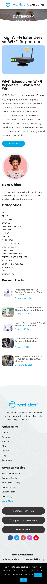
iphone (5, 233)
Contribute (7, 460)
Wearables (7, 267)
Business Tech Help (23, 510)
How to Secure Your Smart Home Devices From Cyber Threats (28, 359)
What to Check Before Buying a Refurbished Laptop (26, 341)
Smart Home (8, 250)
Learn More (7, 501)
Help (4, 455)
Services (6, 441)
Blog (4, 446)
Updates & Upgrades (12, 264)
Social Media (8, 260)
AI (3, 212)
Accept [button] (38, 575)
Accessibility (32, 559)
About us (6, 437)
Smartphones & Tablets (14, 257)
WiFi (4, 270)
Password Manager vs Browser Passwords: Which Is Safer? (29, 292)
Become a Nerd (23, 529)
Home (18, 20)
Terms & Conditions (21, 554)
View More (13, 143)
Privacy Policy (11, 559)
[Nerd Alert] (16, 4)
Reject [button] (23, 580)
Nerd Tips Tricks (10, 243)
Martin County (8, 487)
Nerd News (7, 240)
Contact (5, 450)
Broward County (9, 478)
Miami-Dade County (11, 482)
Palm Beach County (11, 473)
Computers (8, 219)
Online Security (10, 247)
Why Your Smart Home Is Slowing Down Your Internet (29, 308)
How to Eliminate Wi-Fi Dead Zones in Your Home (30, 324)
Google (6, 223)
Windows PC (8, 274)
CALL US (34, 4)
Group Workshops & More (23, 520)
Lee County (7, 496)
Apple (5, 216)
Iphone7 (6, 236)
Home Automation (11, 226)
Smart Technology (12, 253)
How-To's (6, 229)
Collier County (8, 491)
